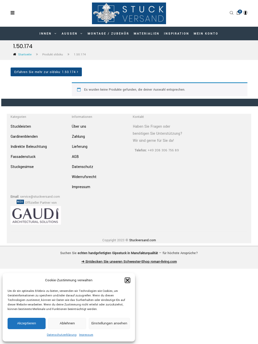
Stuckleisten (21, 126)
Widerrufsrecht (84, 177)
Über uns (79, 126)
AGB (75, 156)
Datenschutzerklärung (62, 335)
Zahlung (78, 136)
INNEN (46, 34)
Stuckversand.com (142, 240)
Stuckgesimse (22, 166)
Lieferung (79, 146)
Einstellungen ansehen (109, 323)
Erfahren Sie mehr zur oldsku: (45, 72)
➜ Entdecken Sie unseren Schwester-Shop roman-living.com (129, 261)
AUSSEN (70, 34)
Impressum (86, 335)
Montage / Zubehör (108, 34)
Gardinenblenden (24, 136)
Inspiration (176, 34)
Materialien (146, 34)
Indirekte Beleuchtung (29, 146)
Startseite (24, 54)
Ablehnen (67, 323)
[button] (127, 280)
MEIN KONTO (206, 34)
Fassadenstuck (23, 156)
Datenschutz (82, 166)
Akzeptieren (26, 323)
